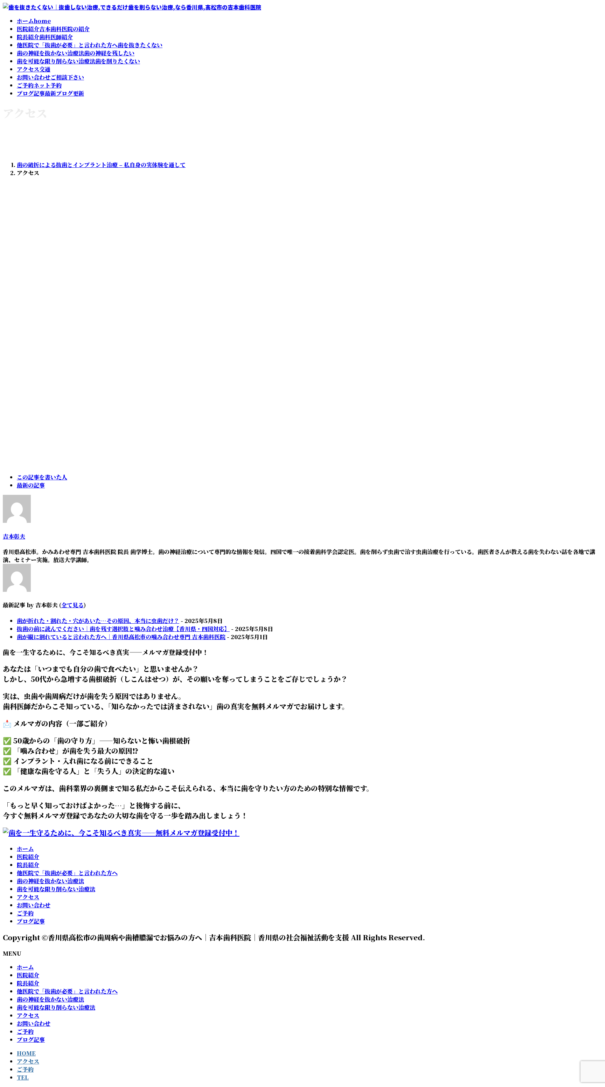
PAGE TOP (586, 1047)
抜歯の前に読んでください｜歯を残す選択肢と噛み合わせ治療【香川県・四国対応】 (123, 629)
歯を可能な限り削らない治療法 (56, 889)
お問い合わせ (33, 905)
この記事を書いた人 (42, 477)
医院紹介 (28, 857)
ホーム (25, 849)
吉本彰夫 (14, 536)
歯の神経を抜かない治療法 (50, 881)
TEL (23, 1077)
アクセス (28, 897)
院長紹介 (28, 865)
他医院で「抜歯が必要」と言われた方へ (67, 873)
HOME (26, 1053)
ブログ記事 (31, 921)
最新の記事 (31, 485)
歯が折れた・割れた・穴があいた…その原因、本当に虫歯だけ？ (98, 621)
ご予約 (25, 913)
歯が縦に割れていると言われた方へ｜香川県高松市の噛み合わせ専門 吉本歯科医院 (121, 637)
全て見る (72, 605)
